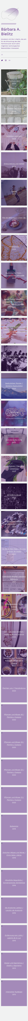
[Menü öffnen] (2, 55)
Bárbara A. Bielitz (10, 31)
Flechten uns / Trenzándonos (14, 688)
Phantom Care (14, 81)
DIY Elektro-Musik (14, 495)
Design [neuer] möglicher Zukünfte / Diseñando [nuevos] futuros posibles (14, 301)
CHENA (14, 191)
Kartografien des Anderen (14, 108)
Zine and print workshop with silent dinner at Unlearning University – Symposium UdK (14, 329)
